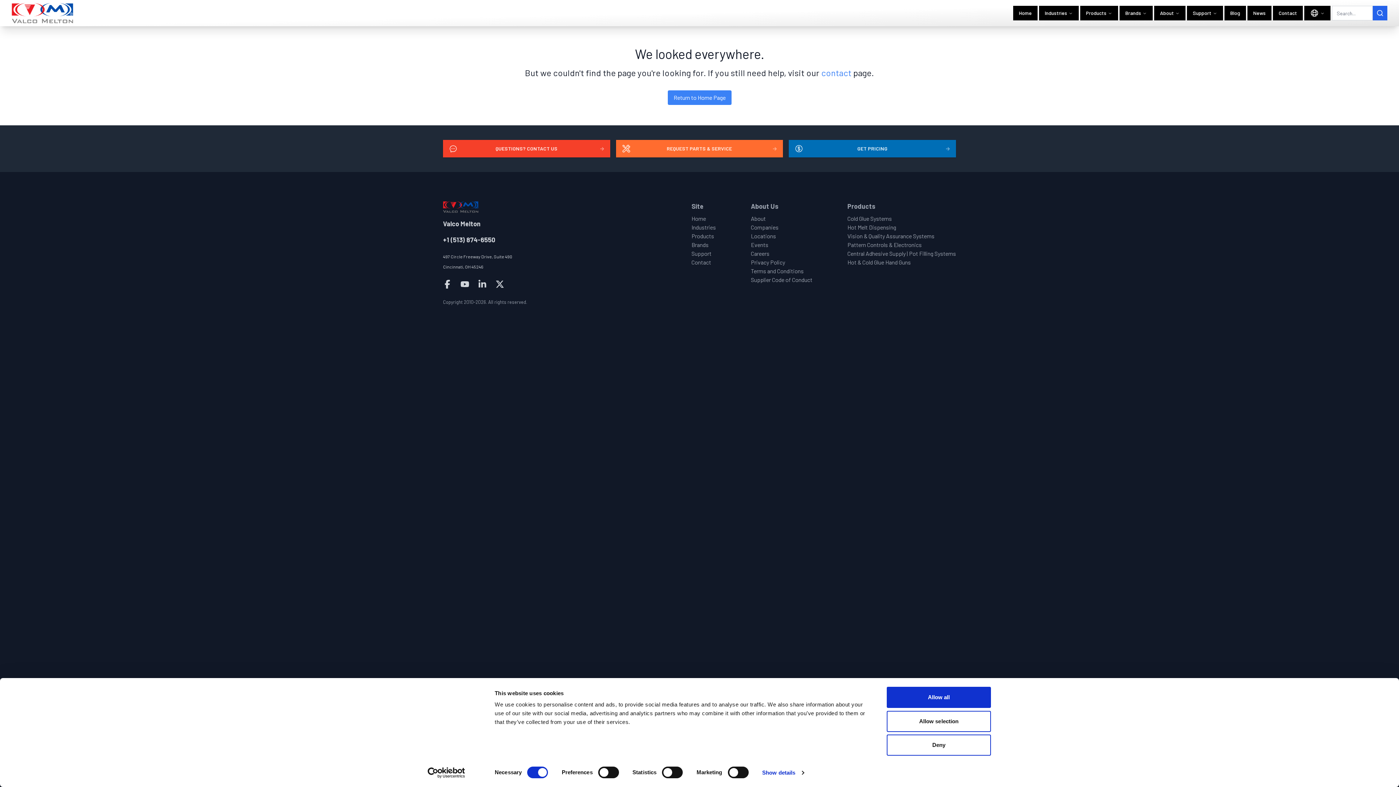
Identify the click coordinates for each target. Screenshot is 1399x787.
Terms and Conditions (777, 270)
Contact (1288, 13)
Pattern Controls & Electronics (884, 244)
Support (1202, 13)
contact (836, 72)
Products (1096, 13)
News (1259, 13)
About (1167, 13)
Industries (1056, 13)
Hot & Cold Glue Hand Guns (879, 262)
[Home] (43, 13)
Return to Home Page (700, 97)
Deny (938, 745)
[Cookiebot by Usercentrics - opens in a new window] (446, 772)
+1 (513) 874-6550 (469, 240)
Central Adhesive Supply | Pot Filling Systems (901, 253)
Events (759, 244)
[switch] (608, 772)
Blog (1235, 13)
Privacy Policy (768, 262)
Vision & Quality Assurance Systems (890, 235)
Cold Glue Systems (869, 218)
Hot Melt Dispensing (871, 227)
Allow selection (939, 721)
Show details (778, 773)
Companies (765, 227)
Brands (1133, 13)
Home (1025, 13)
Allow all (939, 697)
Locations (763, 235)
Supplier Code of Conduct (781, 279)
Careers (760, 253)
